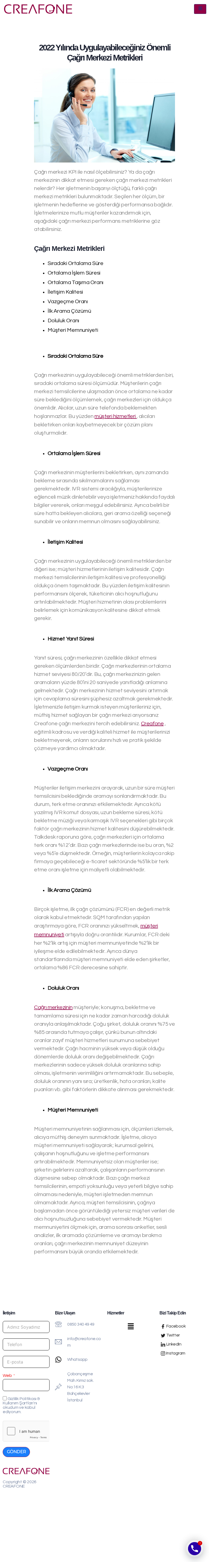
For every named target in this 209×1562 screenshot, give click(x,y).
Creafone (152, 723)
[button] (130, 1327)
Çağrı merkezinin (53, 1007)
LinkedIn (173, 1344)
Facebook (175, 1326)
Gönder (16, 1451)
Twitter (172, 1335)
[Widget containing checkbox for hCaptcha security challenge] (26, 1431)
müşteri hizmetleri (115, 416)
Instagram (175, 1353)
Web (7, 1375)
